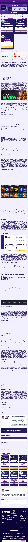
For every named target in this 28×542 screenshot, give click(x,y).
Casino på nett (4, 518)
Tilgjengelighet (22, 526)
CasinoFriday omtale (21, 23)
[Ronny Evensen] (2, 417)
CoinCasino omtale (23, 475)
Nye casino (3, 519)
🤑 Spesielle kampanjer (17, 14)
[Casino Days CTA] (3, 21)
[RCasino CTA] (21, 457)
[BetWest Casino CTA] (3, 457)
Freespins (3, 522)
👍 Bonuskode (7, 14)
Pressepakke (21, 527)
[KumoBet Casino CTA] (12, 457)
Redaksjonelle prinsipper (23, 519)
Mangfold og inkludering (23, 522)
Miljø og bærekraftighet (23, 524)
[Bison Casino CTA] (3, 473)
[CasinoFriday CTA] (16, 21)
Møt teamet (14, 518)
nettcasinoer (5, 259)
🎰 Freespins (11, 14)
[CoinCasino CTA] (21, 473)
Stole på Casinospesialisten (16, 520)
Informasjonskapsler (9, 519)
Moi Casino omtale (7, 39)
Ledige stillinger (15, 522)
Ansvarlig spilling (9, 526)
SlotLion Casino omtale (14, 475)
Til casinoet (20, 250)
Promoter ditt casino (9, 521)
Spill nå (7, 31)
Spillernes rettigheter (9, 523)
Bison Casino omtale (5, 475)
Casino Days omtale (7, 23)
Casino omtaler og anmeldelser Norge (7, 3)
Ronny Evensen (7, 490)
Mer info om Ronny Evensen (4, 502)
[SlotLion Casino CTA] (12, 473)
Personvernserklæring (9, 518)
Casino (1, 3)
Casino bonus (3, 523)
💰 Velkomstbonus (3, 14)
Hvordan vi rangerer (22, 520)
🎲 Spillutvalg (22, 14)
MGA (7, 525)
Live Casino (3, 525)
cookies (7, 540)
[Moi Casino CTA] (3, 36)
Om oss (14, 517)
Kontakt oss (14, 523)
